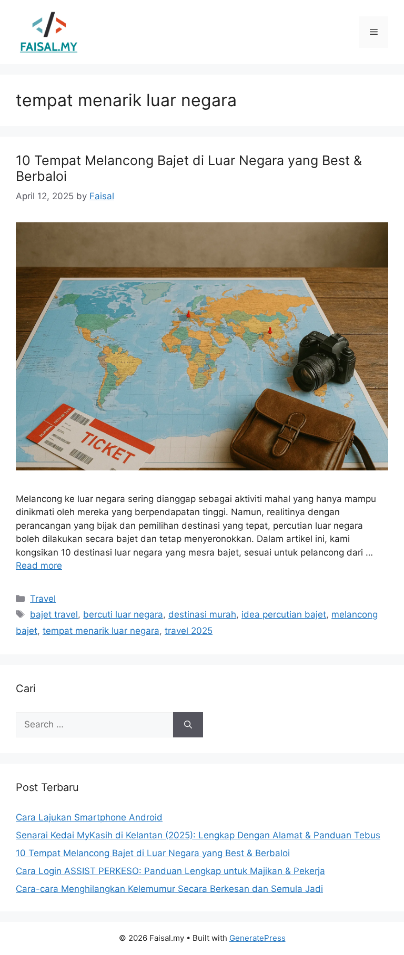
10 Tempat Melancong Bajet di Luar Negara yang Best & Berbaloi (153, 853)
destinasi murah (202, 614)
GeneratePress (257, 938)
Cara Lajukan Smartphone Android (89, 817)
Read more (39, 565)
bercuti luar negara (123, 614)
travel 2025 (189, 630)
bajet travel (54, 614)
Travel (43, 598)
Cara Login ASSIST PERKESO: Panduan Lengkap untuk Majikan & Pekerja (170, 871)
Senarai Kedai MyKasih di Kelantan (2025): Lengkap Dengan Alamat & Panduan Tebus (198, 835)
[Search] (188, 724)
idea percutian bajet (283, 614)
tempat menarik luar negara (101, 630)
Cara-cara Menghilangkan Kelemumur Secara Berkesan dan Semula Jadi (169, 889)
